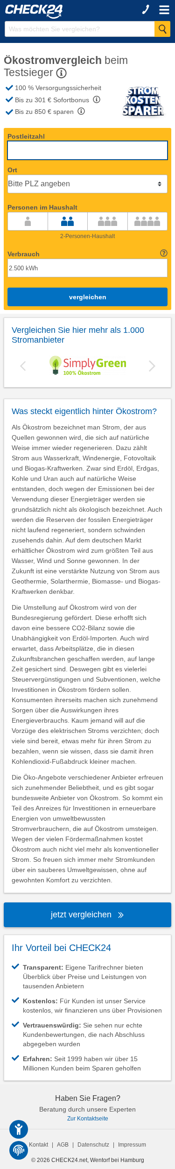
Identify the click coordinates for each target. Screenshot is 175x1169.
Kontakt (38, 1144)
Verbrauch (23, 254)
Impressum (132, 1144)
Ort (12, 170)
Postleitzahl (26, 136)
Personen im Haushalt (42, 207)
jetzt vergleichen (82, 914)
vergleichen (87, 297)
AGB (63, 1144)
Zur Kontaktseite (87, 1118)
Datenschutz (93, 1144)
